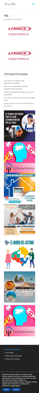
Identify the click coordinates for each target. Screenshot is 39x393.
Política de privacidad (13, 356)
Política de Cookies (12, 359)
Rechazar (16, 389)
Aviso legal (9, 353)
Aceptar (6, 389)
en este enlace (15, 386)
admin (9, 19)
